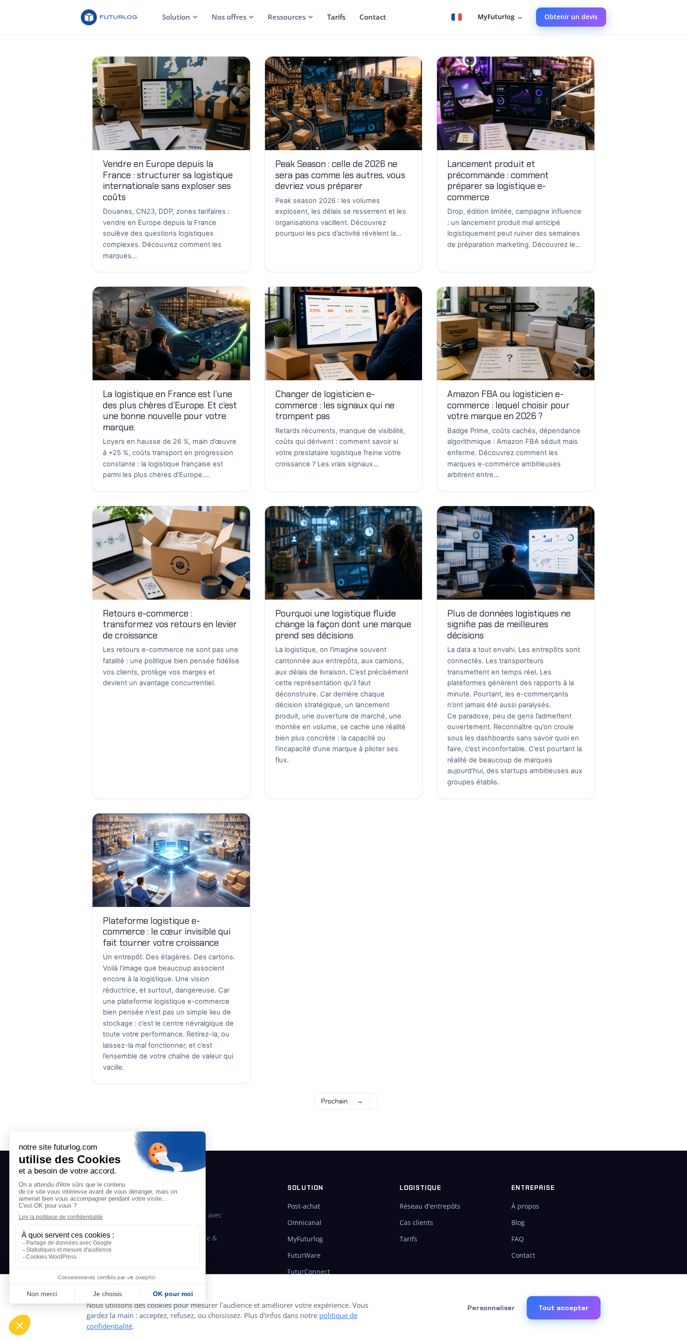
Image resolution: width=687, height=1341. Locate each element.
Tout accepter (563, 1307)
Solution (176, 17)
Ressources (287, 17)
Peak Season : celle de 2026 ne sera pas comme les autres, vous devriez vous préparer (340, 175)
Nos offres (229, 17)
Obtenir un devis (571, 16)
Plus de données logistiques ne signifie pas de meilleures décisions (509, 624)
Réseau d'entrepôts (430, 1206)
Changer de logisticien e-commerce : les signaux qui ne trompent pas (334, 405)
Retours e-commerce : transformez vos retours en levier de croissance (170, 624)
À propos (525, 1206)
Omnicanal (304, 1222)
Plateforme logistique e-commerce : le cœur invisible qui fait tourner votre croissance (166, 932)
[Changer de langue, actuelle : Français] (457, 17)
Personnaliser (491, 1307)
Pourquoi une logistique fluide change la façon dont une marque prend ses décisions (343, 624)
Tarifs (336, 17)
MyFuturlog (305, 1238)
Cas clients (416, 1222)
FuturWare (304, 1255)
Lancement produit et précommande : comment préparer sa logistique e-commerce (498, 180)
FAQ (517, 1238)
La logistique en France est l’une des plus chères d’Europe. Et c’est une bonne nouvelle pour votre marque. (170, 410)
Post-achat (303, 1206)
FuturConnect (308, 1271)
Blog (518, 1222)
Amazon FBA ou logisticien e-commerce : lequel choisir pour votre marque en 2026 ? (508, 405)
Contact (372, 17)
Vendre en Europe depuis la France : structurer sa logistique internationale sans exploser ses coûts (168, 180)
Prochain (342, 1101)
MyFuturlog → (500, 16)
